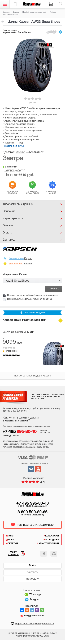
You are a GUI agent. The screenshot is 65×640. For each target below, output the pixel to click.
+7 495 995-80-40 (32, 503)
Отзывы (8, 225)
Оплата (7, 232)
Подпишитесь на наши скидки (35, 525)
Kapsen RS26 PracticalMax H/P (24, 320)
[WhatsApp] (42, 610)
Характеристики (13, 218)
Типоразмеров (13, 170)
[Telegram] (32, 610)
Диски (10, 540)
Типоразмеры (18, 204)
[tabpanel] (32, 340)
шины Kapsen (2, 21)
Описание (9, 211)
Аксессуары (51, 536)
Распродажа (51, 540)
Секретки (12, 543)
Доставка (9, 239)
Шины (10, 536)
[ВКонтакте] (22, 610)
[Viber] (37, 610)
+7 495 (19, 432)
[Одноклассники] (27, 610)
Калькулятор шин (48, 543)
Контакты (32, 572)
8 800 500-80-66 (32, 512)
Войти (32, 565)
